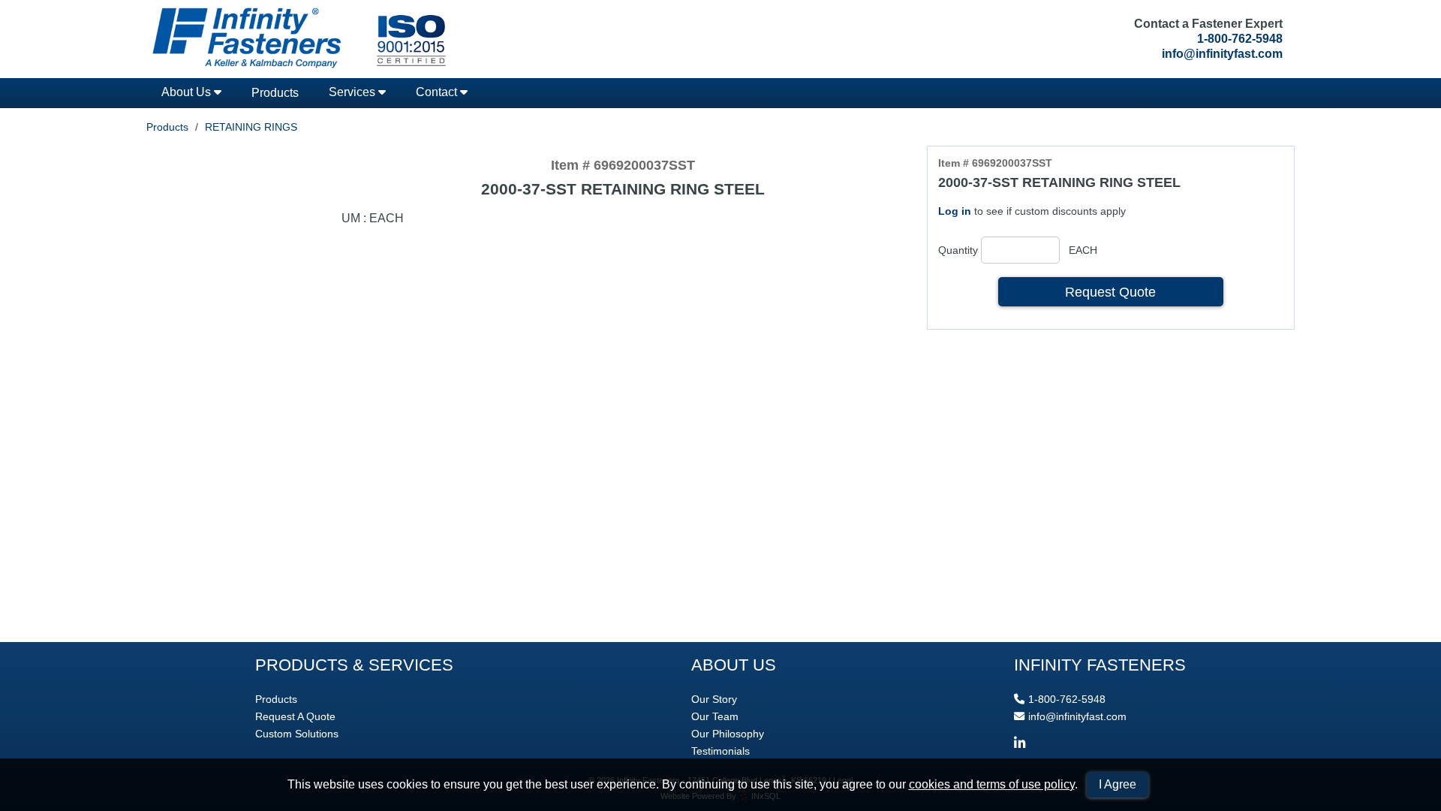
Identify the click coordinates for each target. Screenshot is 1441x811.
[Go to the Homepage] (296, 39)
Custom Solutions (296, 734)
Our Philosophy (727, 734)
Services (353, 92)
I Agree (1117, 784)
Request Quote (1110, 292)
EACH (1083, 250)
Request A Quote (295, 716)
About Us (187, 92)
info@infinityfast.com (1222, 53)
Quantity (958, 250)
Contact (438, 92)
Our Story (714, 699)
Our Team (715, 716)
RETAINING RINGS (251, 127)
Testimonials (720, 751)
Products (275, 92)
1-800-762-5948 (1240, 38)
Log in (954, 211)
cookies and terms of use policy (992, 784)
